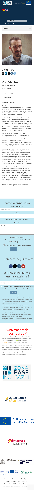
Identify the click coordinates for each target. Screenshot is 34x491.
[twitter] (15, 266)
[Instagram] (11, 73)
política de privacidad (17, 245)
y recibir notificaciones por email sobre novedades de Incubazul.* (17, 288)
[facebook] (11, 266)
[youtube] (23, 266)
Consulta (17, 222)
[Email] (14, 73)
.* (18, 245)
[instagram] (19, 266)
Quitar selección (21, 242)
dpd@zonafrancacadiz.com (8, 318)
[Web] (3, 73)
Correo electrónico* (17, 206)
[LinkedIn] (6, 73)
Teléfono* (17, 213)
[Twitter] (9, 73)
